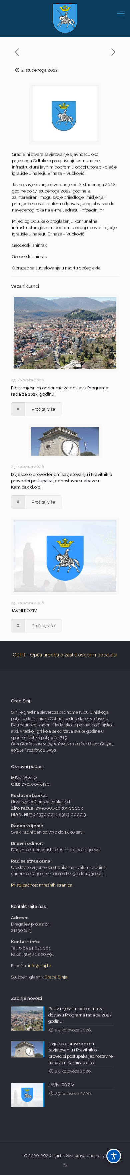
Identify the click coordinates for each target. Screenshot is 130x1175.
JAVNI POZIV (24, 610)
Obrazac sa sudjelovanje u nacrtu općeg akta (56, 267)
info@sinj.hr (92, 209)
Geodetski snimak (29, 245)
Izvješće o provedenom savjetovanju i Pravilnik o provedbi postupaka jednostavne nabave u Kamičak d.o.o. (61, 481)
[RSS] (65, 1165)
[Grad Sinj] (65, 18)
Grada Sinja (56, 977)
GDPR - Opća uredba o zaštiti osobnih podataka (65, 654)
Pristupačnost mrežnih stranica (41, 885)
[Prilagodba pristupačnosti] (113, 1156)
